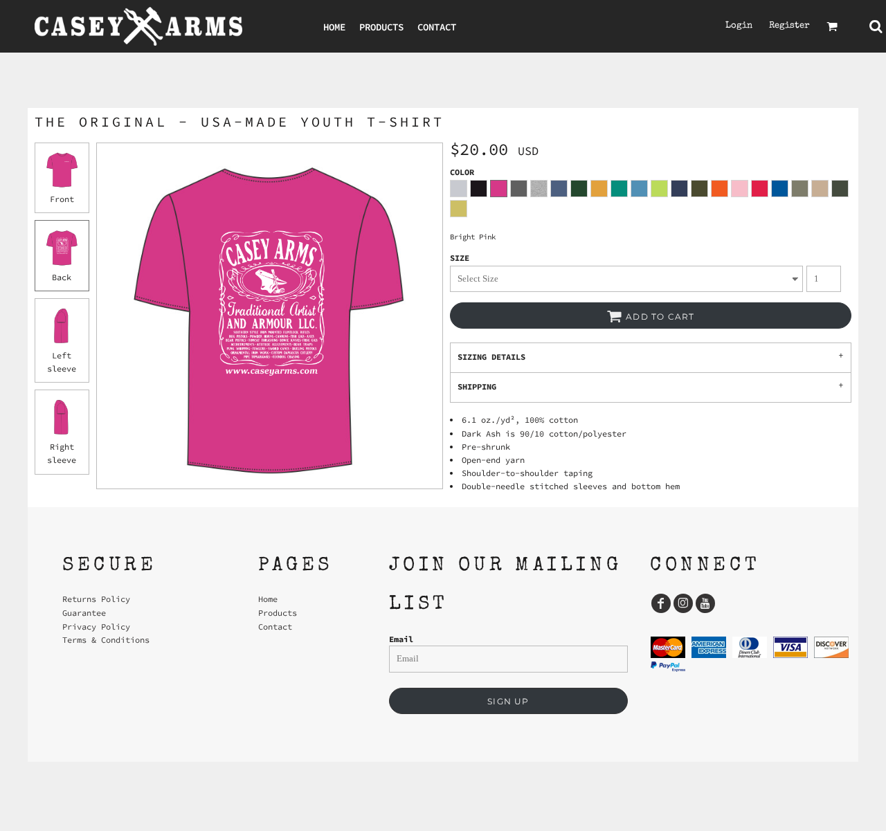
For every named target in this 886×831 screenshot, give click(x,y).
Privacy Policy (96, 626)
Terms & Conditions (106, 639)
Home (268, 599)
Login (738, 25)
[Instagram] (683, 603)
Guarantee (84, 613)
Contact (275, 626)
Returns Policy (96, 599)
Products (277, 613)
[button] (832, 26)
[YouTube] (705, 603)
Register (789, 25)
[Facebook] (661, 603)
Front (62, 199)
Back (61, 277)
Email (401, 639)
